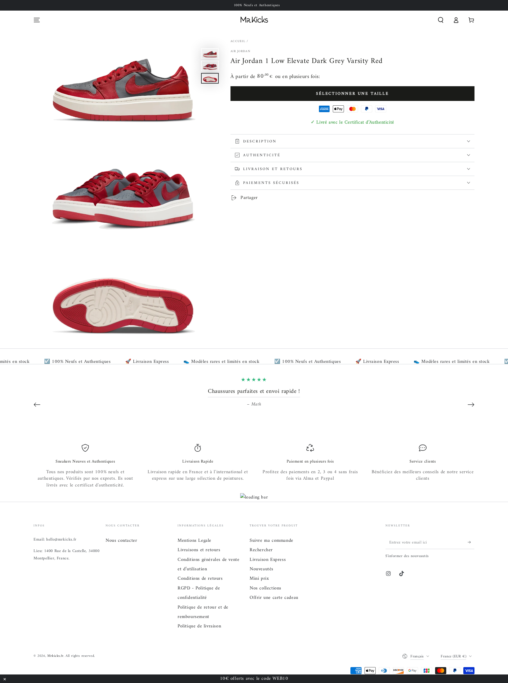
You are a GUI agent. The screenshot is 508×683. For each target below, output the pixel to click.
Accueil (237, 41)
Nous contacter (121, 540)
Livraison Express (268, 560)
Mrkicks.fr (55, 656)
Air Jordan (240, 51)
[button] (440, 20)
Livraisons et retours (199, 550)
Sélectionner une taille (352, 93)
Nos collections (265, 588)
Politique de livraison (199, 626)
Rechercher (261, 550)
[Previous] (37, 404)
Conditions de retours (200, 578)
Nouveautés (261, 569)
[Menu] (36, 20)
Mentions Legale (194, 540)
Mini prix (259, 578)
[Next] (470, 404)
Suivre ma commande (271, 540)
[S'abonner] (471, 542)
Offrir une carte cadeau (274, 598)
